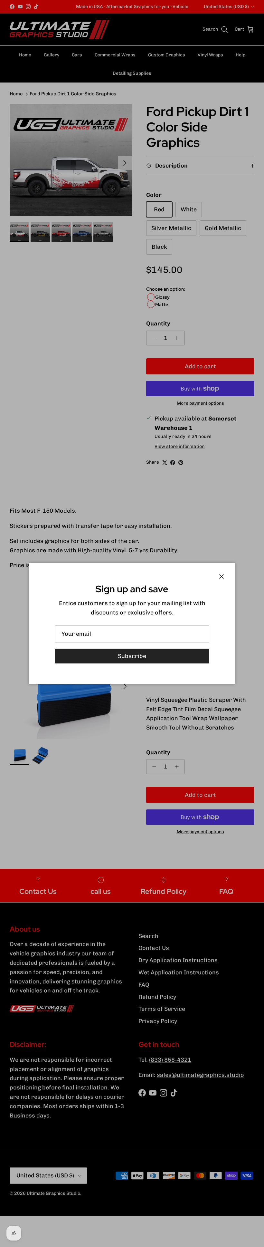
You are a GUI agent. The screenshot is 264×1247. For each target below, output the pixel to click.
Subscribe (132, 656)
